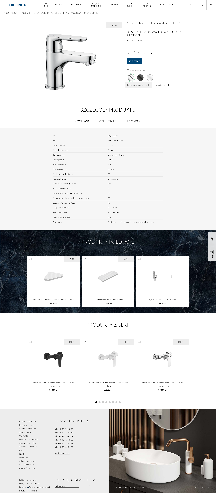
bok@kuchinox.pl (62, 453)
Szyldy (22, 453)
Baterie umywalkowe (158, 23)
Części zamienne (96, 4)
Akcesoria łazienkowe (28, 443)
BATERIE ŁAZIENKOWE (43, 13)
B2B (162, 5)
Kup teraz (134, 61)
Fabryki (114, 5)
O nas (46, 4)
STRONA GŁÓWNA (11, 13)
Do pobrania (148, 4)
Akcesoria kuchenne (28, 446)
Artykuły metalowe (27, 461)
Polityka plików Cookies (29, 483)
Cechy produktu (108, 121)
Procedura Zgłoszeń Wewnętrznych (34, 487)
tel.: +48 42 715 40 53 (64, 429)
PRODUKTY (26, 13)
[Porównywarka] (31, 259)
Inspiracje (76, 5)
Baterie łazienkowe (135, 23)
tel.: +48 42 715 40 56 (64, 432)
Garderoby (23, 457)
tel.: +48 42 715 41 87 (64, 443)
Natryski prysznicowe (28, 439)
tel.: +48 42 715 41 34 (64, 436)
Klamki (22, 450)
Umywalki (23, 435)
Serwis (189, 5)
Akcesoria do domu (27, 468)
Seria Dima (178, 23)
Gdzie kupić (129, 4)
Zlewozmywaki (25, 432)
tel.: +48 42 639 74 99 (64, 447)
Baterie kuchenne (27, 425)
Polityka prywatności (28, 480)
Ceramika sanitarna (27, 428)
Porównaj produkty (135, 85)
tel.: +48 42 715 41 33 (64, 439)
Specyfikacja (82, 121)
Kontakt (173, 5)
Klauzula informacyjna (28, 490)
